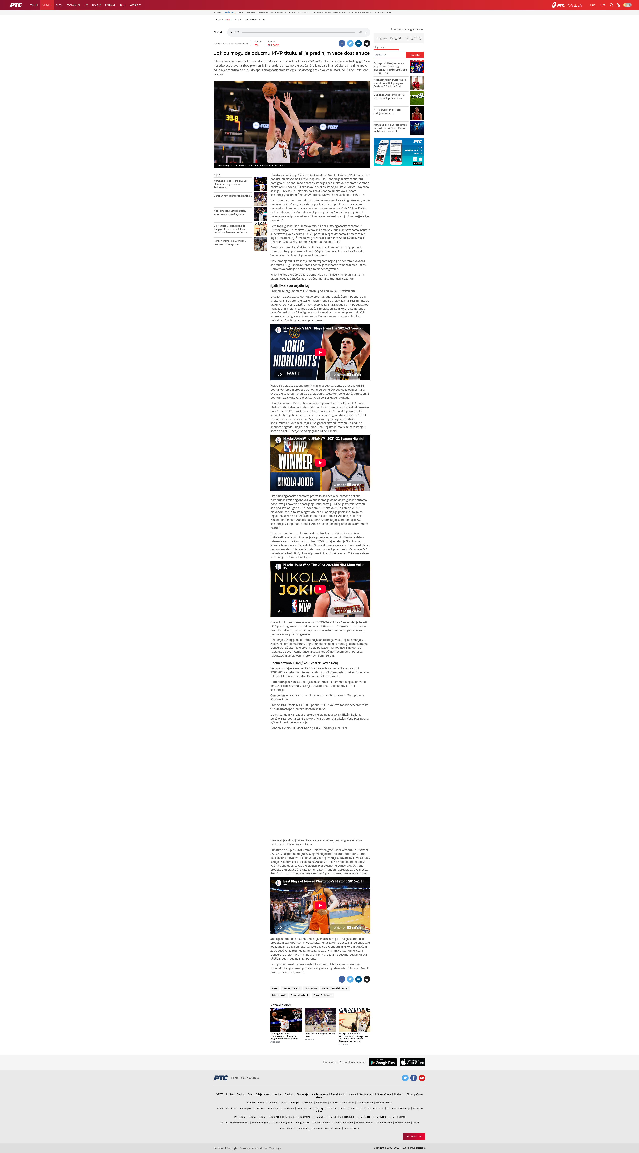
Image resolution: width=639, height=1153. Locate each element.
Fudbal (218, 12)
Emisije (110, 5)
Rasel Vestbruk (300, 995)
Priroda (354, 1108)
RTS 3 (262, 1116)
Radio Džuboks (364, 1122)
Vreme (352, 1094)
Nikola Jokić (279, 995)
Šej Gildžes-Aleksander (335, 988)
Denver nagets (291, 988)
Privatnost (219, 1148)
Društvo (289, 1094)
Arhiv (416, 1122)
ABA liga (236, 20)
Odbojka (251, 12)
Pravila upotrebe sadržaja (253, 1148)
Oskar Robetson (323, 995)
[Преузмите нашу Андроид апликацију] (383, 1062)
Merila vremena (319, 1094)
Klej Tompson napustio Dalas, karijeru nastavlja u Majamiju (230, 212)
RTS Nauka (288, 1116)
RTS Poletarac (397, 1116)
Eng (603, 5)
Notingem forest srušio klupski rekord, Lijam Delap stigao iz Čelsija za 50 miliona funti (390, 83)
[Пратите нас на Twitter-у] (405, 1078)
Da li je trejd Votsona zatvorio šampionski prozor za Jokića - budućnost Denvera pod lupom (231, 229)
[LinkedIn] (358, 43)
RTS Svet (274, 1116)
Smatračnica (384, 1094)
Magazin (73, 5)
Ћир (592, 5)
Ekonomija (302, 1094)
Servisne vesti (366, 1094)
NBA (228, 20)
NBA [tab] (217, 175)
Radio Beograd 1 (239, 1122)
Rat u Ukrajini (338, 1094)
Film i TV (332, 1108)
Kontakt (291, 1128)
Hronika (277, 1094)
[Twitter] (350, 43)
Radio (96, 5)
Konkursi (336, 1128)
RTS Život (319, 1116)
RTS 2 (252, 1116)
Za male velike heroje (398, 1108)
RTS (123, 5)
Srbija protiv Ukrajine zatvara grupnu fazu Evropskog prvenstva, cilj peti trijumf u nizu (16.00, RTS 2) (390, 68)
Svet (250, 1094)
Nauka (343, 1108)
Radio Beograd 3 (283, 1122)
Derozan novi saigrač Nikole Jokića (233, 195)
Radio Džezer (402, 1122)
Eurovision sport (362, 12)
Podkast (398, 1094)
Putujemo (289, 1108)
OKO (59, 5)
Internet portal (351, 1128)
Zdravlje (319, 1108)
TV (86, 5)
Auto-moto (303, 12)
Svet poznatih (304, 1108)
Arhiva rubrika (384, 12)
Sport (47, 5)
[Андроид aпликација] (399, 152)
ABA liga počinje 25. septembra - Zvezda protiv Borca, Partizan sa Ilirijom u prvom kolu (391, 128)
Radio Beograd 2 (261, 1122)
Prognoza (382, 38)
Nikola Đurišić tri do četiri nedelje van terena (387, 111)
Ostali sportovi (322, 12)
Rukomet (263, 12)
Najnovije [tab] (379, 47)
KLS (264, 20)
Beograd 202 (303, 1122)
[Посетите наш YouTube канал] (422, 1078)
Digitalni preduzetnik (373, 1108)
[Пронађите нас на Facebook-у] (413, 1078)
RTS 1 (242, 1116)
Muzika (260, 1108)
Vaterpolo (277, 12)
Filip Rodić (273, 45)
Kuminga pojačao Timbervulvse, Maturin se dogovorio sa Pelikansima (231, 184)
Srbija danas (262, 1094)
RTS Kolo (349, 1116)
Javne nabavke (320, 1128)
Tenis (240, 12)
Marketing (303, 1128)
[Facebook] (342, 43)
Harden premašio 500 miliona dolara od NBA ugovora (230, 242)
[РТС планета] (567, 5)
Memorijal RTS (341, 12)
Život (233, 1108)
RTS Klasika (334, 1116)
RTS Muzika (379, 1116)
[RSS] (618, 5)
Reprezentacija (252, 20)
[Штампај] (367, 43)
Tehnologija (274, 1108)
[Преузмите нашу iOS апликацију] (412, 1062)
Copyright (232, 1148)
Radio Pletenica (322, 1122)
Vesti (34, 5)
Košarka (230, 12)
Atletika (290, 12)
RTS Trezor (364, 1116)
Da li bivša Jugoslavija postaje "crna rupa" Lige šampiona (390, 96)
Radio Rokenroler (343, 1122)
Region (240, 1094)
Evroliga (218, 20)
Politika (229, 1094)
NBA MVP (311, 988)
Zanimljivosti (246, 1108)
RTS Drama (304, 1116)
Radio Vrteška (384, 1122)
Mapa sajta (414, 1136)
